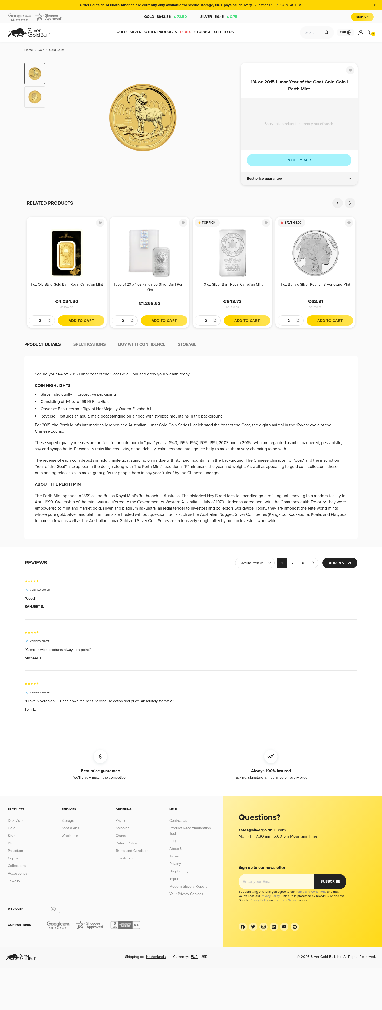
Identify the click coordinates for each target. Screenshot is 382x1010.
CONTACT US (291, 5)
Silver (219, 17)
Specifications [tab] (89, 344)
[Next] (228, 117)
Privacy (175, 864)
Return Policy (126, 843)
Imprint (174, 879)
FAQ (172, 841)
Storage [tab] (187, 344)
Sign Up (362, 17)
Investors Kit (125, 858)
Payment (122, 820)
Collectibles (17, 866)
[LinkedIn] (274, 927)
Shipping (123, 828)
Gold (165, 17)
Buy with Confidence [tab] (141, 344)
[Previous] (57, 117)
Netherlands (156, 957)
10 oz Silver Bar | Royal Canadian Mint (232, 284)
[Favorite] (350, 70)
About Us (177, 848)
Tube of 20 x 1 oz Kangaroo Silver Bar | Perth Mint (150, 287)
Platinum (14, 843)
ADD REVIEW (340, 563)
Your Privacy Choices (186, 894)
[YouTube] (284, 927)
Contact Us (178, 820)
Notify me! (299, 160)
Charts (121, 835)
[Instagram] (263, 927)
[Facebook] (243, 927)
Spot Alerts (70, 828)
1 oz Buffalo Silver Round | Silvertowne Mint (315, 284)
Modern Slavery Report (188, 886)
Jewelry (14, 881)
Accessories (18, 873)
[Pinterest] (295, 927)
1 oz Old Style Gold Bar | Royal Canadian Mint (67, 284)
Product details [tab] (42, 344)
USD (204, 957)
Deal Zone (16, 820)
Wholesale (70, 835)
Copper (14, 858)
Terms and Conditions (133, 851)
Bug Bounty (178, 871)
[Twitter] (253, 927)
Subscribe (330, 881)
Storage (68, 820)
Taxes (174, 856)
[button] (299, 178)
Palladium (15, 851)
